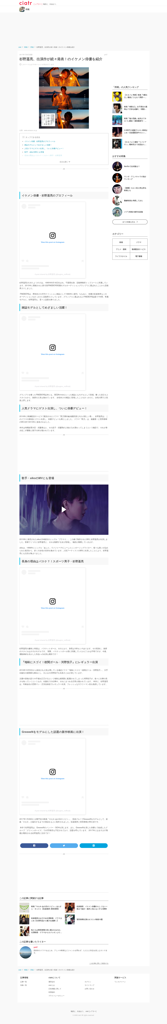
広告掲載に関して (55, 989)
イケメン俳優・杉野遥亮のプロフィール (39, 141)
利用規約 (52, 992)
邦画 (27, 9)
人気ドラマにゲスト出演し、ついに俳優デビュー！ (44, 148)
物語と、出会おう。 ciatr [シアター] (83, 1011)
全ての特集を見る (128, 222)
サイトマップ (89, 985)
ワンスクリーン (120, 982)
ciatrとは (52, 985)
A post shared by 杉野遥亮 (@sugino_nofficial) (52, 274)
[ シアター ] (38, 4)
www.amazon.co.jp (30, 130)
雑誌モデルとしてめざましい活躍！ (38, 145)
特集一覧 (23, 985)
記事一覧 (23, 982)
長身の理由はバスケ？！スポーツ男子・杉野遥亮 (43, 155)
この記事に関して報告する (98, 963)
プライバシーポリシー (56, 996)
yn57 (36, 947)
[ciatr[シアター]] (25, 4)
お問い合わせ (89, 989)
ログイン (88, 982)
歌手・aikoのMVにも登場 (34, 152)
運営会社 (52, 982)
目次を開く (64, 161)
